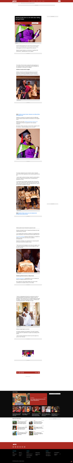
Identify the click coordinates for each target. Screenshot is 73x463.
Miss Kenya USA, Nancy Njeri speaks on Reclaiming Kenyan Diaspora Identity (36, 414)
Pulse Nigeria (48, 452)
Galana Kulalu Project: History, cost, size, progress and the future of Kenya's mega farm (22, 422)
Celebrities (14, 412)
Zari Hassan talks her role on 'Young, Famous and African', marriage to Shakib (55, 414)
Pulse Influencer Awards (38, 454)
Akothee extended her (20, 278)
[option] (17, 411)
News (18, 420)
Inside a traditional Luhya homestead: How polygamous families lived (38, 433)
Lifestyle (14, 455)
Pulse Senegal (56, 452)
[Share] (40, 23)
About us (27, 452)
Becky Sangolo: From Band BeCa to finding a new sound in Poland (38, 428)
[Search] (57, 1)
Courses (20, 455)
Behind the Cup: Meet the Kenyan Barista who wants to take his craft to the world (38, 422)
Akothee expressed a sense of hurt (31, 121)
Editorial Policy (38, 452)
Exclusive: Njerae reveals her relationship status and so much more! (17, 414)
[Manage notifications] (71, 461)
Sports (20, 452)
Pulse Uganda (48, 455)
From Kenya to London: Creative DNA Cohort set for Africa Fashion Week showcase (22, 428)
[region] (36, 411)
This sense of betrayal (20, 236)
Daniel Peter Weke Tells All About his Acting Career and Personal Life (46, 414)
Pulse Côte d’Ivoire (55, 454)
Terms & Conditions (29, 455)
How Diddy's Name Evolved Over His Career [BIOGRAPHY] (37, 400)
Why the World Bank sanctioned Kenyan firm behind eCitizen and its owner (22, 433)
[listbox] (36, 411)
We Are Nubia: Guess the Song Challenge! (26, 414)
